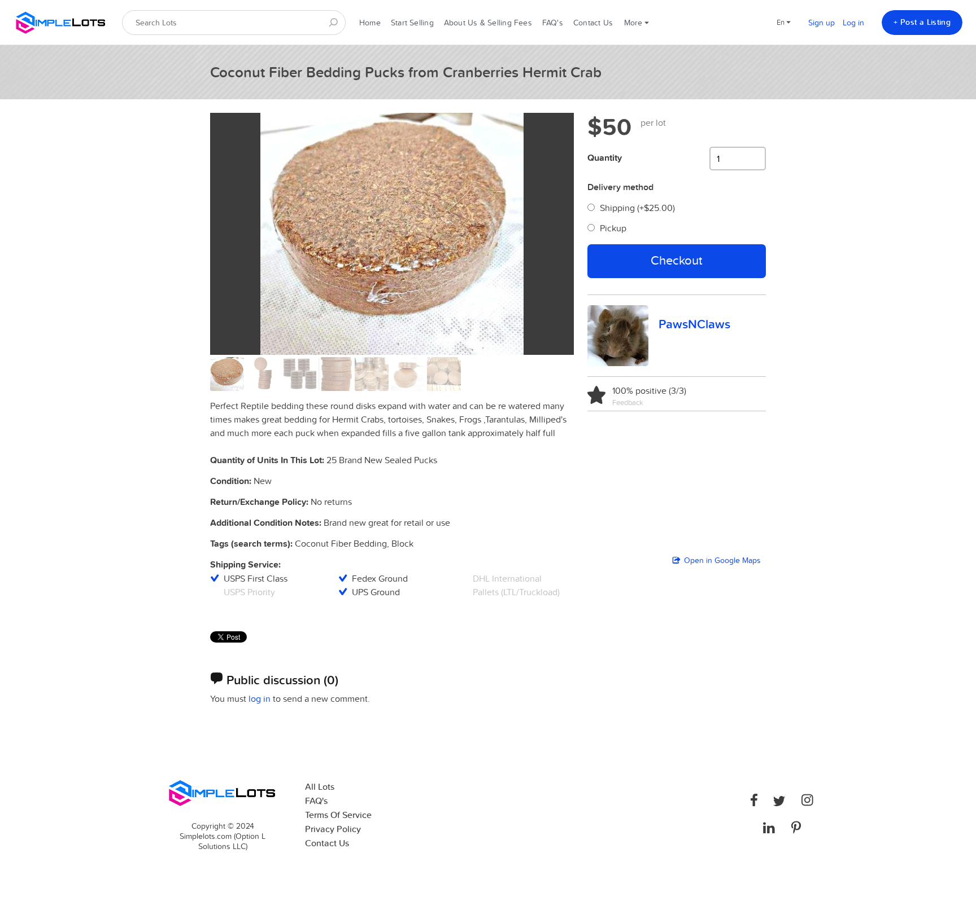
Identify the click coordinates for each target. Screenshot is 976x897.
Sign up (821, 22)
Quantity (604, 157)
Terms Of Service (338, 814)
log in (260, 698)
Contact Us (593, 22)
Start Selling (412, 22)
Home (370, 22)
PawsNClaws (694, 324)
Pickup (613, 228)
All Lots (319, 786)
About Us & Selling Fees (488, 22)
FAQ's (552, 22)
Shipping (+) (637, 207)
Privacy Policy (333, 829)
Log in (853, 22)
